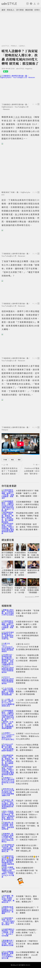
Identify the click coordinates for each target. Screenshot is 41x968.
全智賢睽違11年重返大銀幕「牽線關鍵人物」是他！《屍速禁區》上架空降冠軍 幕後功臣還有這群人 (33, 590)
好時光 (37, 9)
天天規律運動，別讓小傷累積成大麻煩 (33, 554)
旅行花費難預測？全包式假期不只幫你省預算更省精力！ (7, 554)
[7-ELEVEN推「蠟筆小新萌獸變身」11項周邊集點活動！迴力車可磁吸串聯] (8, 691)
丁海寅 (5, 459)
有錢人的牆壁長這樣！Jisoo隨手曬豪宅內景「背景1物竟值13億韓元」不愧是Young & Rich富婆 (27, 871)
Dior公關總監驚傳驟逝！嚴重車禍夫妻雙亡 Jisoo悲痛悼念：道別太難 (27, 955)
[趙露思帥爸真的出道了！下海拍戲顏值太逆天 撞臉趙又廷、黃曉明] (8, 910)
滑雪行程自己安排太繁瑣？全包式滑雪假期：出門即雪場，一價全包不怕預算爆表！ (7, 590)
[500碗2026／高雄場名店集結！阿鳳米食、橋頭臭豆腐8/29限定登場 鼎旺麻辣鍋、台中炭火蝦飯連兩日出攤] (8, 658)
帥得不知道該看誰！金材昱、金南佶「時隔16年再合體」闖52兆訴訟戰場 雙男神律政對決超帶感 (27, 528)
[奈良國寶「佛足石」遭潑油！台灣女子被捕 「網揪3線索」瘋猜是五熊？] (8, 899)
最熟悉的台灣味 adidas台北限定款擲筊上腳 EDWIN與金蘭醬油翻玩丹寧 (27, 792)
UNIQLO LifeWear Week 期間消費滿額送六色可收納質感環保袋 (27, 669)
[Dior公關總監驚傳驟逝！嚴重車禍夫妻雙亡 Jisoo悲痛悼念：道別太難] (8, 955)
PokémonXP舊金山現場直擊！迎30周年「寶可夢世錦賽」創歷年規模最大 (27, 747)
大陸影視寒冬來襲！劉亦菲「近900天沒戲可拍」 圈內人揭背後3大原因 (27, 921)
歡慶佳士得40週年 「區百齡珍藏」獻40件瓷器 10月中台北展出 (27, 613)
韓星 (12, 459)
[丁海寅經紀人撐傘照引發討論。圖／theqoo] (20, 412)
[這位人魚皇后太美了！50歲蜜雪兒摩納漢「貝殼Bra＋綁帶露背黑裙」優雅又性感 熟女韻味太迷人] (8, 814)
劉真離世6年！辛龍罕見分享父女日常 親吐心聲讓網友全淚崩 (27, 944)
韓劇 (19, 459)
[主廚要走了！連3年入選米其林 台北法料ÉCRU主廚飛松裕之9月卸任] (8, 781)
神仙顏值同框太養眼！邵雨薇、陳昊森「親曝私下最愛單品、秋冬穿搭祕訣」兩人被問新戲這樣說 (27, 517)
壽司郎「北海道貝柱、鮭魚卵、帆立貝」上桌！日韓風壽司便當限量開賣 (27, 725)
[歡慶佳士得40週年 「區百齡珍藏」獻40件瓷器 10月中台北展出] (8, 613)
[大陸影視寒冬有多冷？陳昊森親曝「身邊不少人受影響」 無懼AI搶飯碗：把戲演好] (8, 493)
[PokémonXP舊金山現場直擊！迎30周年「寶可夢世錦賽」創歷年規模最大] (8, 747)
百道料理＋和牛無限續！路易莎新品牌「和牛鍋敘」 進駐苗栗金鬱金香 (27, 826)
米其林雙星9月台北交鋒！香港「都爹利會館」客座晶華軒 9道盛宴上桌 (27, 848)
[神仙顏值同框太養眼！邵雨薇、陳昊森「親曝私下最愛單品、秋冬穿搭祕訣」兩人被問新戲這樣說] (8, 516)
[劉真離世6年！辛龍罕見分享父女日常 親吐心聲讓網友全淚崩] (8, 944)
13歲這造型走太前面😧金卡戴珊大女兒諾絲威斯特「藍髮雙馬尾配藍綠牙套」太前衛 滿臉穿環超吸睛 (27, 860)
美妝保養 (29, 9)
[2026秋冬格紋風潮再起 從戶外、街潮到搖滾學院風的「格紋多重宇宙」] (8, 635)
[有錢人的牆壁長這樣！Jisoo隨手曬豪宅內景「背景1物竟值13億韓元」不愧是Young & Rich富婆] (8, 870)
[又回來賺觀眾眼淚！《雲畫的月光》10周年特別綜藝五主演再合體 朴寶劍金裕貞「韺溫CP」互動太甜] (8, 504)
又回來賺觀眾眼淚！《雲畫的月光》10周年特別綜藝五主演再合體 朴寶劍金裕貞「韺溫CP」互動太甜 (27, 505)
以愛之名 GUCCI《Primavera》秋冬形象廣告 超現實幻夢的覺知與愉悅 (27, 647)
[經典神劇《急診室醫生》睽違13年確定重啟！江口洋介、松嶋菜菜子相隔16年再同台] (8, 837)
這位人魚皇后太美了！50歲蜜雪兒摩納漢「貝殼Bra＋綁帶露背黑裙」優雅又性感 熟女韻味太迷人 (27, 815)
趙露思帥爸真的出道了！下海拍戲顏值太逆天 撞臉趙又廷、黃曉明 (27, 910)
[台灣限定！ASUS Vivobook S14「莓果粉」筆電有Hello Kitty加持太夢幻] (8, 736)
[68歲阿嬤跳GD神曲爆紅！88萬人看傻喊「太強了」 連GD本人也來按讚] (8, 932)
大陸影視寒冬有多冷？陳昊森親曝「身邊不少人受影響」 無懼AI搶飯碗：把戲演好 (27, 494)
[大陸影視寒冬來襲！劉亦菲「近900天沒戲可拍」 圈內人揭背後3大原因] (8, 921)
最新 (3, 9)
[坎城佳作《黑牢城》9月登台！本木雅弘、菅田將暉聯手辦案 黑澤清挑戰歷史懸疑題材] (8, 803)
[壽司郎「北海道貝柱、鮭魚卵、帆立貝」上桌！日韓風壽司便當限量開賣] (8, 725)
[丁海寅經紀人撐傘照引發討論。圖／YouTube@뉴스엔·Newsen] (20, 240)
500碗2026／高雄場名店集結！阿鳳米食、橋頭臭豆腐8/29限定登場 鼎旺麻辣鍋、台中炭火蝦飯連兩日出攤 (27, 660)
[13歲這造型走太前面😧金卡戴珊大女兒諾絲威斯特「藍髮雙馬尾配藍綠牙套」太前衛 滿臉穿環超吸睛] (8, 859)
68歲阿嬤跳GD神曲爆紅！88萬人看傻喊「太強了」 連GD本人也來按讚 (27, 932)
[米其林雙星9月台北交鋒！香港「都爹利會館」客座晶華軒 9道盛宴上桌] (8, 848)
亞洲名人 (22, 45)
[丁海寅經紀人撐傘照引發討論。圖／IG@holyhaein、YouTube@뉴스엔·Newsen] (20, 88)
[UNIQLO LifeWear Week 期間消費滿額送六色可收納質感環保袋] (8, 669)
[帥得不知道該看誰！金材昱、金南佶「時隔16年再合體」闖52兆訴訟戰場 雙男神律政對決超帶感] (8, 527)
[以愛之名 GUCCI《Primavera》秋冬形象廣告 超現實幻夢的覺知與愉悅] (8, 647)
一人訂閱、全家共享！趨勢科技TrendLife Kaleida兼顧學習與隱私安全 (27, 703)
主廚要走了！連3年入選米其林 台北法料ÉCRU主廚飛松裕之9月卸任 (27, 781)
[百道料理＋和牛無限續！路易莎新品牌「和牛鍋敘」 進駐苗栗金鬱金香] (8, 826)
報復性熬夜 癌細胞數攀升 (33, 571)
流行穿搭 (20, 9)
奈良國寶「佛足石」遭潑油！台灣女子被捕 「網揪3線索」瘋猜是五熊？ (27, 899)
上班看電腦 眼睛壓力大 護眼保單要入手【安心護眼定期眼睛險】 (7, 572)
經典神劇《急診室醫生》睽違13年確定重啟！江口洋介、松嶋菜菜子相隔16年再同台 (27, 838)
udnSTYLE (5, 45)
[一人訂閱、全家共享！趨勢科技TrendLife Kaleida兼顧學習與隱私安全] (8, 703)
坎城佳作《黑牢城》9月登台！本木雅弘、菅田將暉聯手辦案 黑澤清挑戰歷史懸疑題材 (20, 590)
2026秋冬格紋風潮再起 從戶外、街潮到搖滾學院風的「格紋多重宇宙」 (27, 635)
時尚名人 (11, 9)
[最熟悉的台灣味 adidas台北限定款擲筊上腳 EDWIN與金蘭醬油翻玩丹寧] (8, 792)
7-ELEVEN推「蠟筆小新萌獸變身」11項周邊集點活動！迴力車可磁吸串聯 (27, 691)
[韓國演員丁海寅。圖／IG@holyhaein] (20, 166)
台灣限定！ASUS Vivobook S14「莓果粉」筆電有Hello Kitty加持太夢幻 (27, 736)
